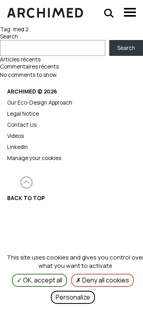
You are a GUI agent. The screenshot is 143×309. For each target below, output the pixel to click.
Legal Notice (23, 113)
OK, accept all (42, 280)
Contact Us (22, 124)
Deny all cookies (105, 280)
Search (9, 36)
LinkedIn (17, 147)
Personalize (73, 297)
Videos (15, 135)
